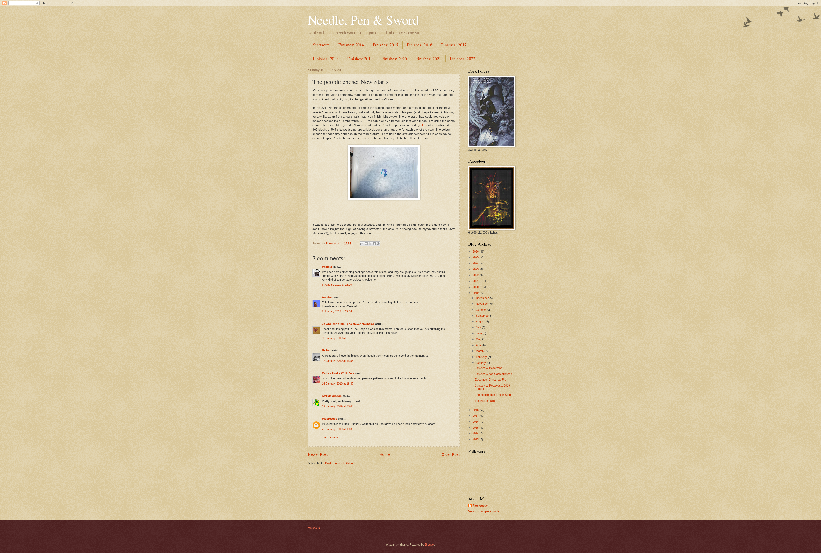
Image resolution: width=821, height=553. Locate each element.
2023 (476, 269)
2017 (476, 415)
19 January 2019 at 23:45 (337, 406)
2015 (476, 427)
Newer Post (318, 454)
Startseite (321, 45)
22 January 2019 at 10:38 (337, 429)
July (479, 327)
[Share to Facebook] (374, 243)
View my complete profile (483, 511)
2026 (476, 251)
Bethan (326, 350)
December (482, 298)
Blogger (429, 544)
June (479, 333)
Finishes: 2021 (428, 59)
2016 (476, 421)
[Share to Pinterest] (378, 243)
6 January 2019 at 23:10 (337, 284)
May (479, 339)
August (481, 321)
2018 (476, 410)
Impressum (314, 527)
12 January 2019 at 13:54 (337, 360)
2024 (476, 263)
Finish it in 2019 (485, 400)
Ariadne (327, 297)
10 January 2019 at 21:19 (337, 338)
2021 (476, 281)
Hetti (424, 125)
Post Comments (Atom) (339, 463)
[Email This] (362, 243)
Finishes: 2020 (394, 59)
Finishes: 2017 (454, 45)
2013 (476, 439)
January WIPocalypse (488, 367)
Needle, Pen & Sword (363, 19)
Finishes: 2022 (462, 59)
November (482, 303)
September (483, 315)
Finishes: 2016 (419, 45)
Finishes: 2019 (360, 59)
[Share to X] (370, 243)
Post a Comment (328, 437)
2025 (476, 257)
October (481, 309)
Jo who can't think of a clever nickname (348, 323)
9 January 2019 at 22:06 (337, 311)
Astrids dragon (332, 395)
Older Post (451, 454)
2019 (476, 292)
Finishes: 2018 (325, 59)
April (479, 345)
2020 (476, 287)
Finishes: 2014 (351, 45)
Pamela (327, 266)
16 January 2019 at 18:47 (337, 383)
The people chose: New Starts (493, 394)
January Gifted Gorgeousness (493, 373)
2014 (476, 433)
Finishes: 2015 (385, 45)
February (482, 357)
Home (384, 454)
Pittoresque (329, 418)
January (481, 363)
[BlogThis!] (366, 243)
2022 (476, 275)
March (480, 351)
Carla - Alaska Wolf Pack (338, 373)
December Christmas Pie (490, 379)
